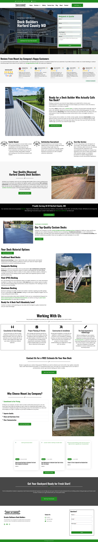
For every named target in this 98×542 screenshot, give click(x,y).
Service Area (50, 5)
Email (60, 27)
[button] (96, 73)
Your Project (62, 32)
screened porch (79, 339)
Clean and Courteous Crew (11, 417)
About (61, 5)
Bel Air (23, 209)
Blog (57, 5)
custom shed (68, 108)
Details (60, 36)
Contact (66, 5)
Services (36, 5)
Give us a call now (61, 211)
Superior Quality (8, 413)
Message (73, 523)
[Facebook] (7, 524)
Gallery (44, 5)
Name (60, 19)
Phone (60, 23)
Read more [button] (21, 77)
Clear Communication (10, 420)
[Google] (4, 524)
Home (31, 5)
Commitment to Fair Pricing (12, 401)
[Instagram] (9, 524)
